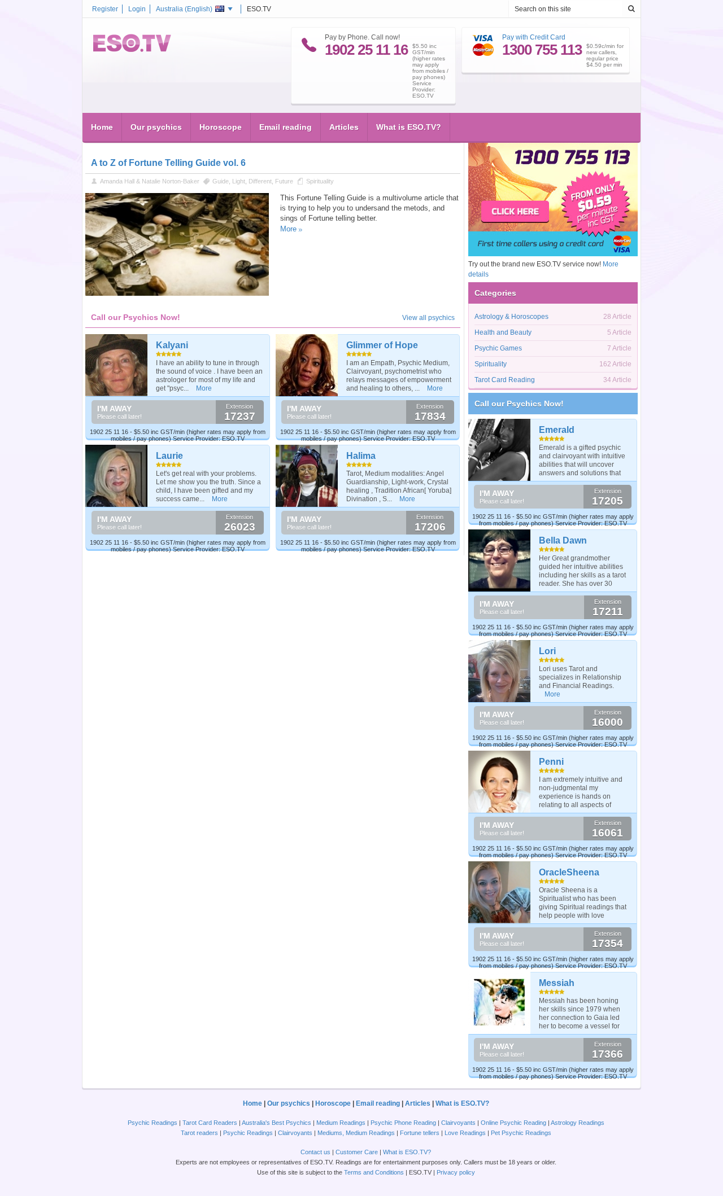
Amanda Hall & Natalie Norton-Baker (149, 181)
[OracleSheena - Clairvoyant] (499, 892)
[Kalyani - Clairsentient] (116, 365)
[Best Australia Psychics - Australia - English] (132, 50)
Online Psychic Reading (513, 1122)
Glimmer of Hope (382, 345)
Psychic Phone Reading (403, 1122)
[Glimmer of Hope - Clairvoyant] (307, 365)
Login (137, 9)
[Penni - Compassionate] (499, 782)
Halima (361, 456)
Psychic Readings (152, 1122)
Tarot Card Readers (209, 1122)
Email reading (285, 127)
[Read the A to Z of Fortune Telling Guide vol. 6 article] (177, 293)
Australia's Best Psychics (276, 1122)
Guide (220, 181)
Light (238, 181)
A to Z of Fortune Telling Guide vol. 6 (168, 163)
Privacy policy (456, 1172)
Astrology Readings (577, 1122)
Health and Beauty (503, 332)
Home (102, 127)
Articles (344, 127)
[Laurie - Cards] (116, 476)
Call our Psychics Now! (519, 403)
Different (260, 181)
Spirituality (320, 181)
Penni (551, 761)
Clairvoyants (458, 1122)
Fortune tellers (419, 1132)
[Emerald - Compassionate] (499, 450)
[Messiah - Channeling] (499, 1003)
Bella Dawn (563, 540)
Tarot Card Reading (504, 380)
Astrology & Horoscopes (511, 317)
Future (284, 181)
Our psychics (156, 127)
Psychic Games (498, 348)
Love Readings (465, 1132)
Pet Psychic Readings (521, 1132)
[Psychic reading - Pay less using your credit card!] (553, 254)
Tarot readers (199, 1132)
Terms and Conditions (374, 1172)
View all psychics (428, 318)
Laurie (169, 456)
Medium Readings (340, 1122)
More (288, 229)
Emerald (556, 430)
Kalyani (172, 345)
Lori (547, 651)
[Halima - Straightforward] (307, 476)
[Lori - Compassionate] (499, 671)
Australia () (184, 9)
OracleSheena (569, 872)
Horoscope (220, 127)
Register (105, 9)
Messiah (556, 983)
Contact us (315, 1152)
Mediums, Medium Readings (356, 1132)
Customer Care (357, 1152)
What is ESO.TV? (408, 127)
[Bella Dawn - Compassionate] (499, 560)
